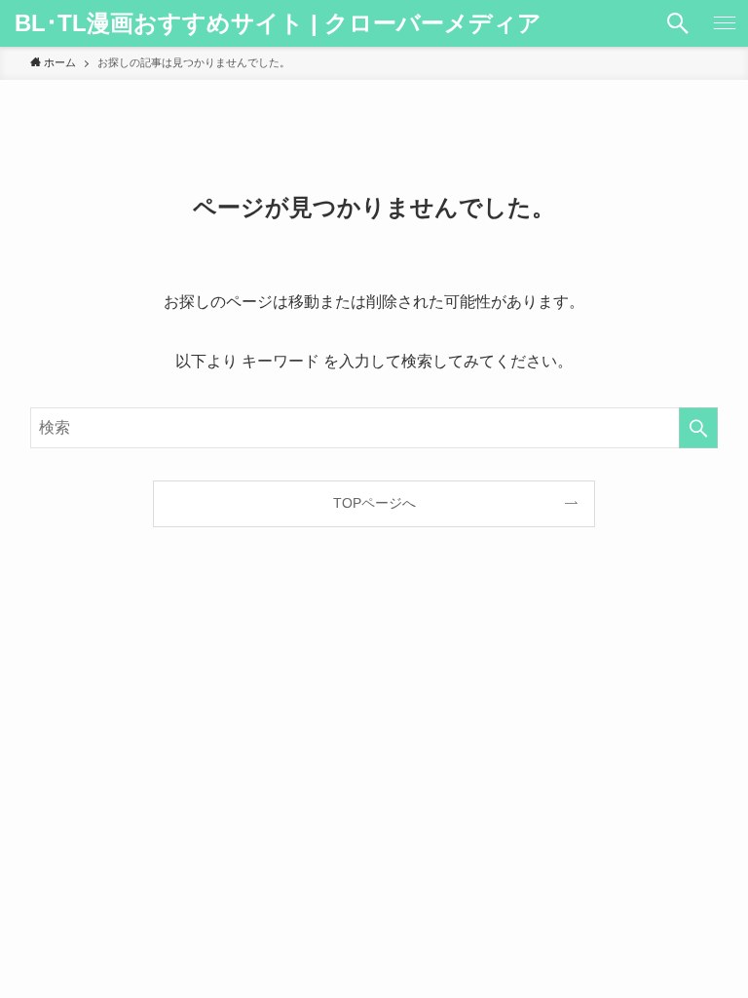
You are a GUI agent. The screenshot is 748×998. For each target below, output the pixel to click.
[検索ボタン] (677, 23)
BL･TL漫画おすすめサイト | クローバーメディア (278, 23)
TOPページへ (374, 503)
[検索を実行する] (698, 427)
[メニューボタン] (724, 23)
